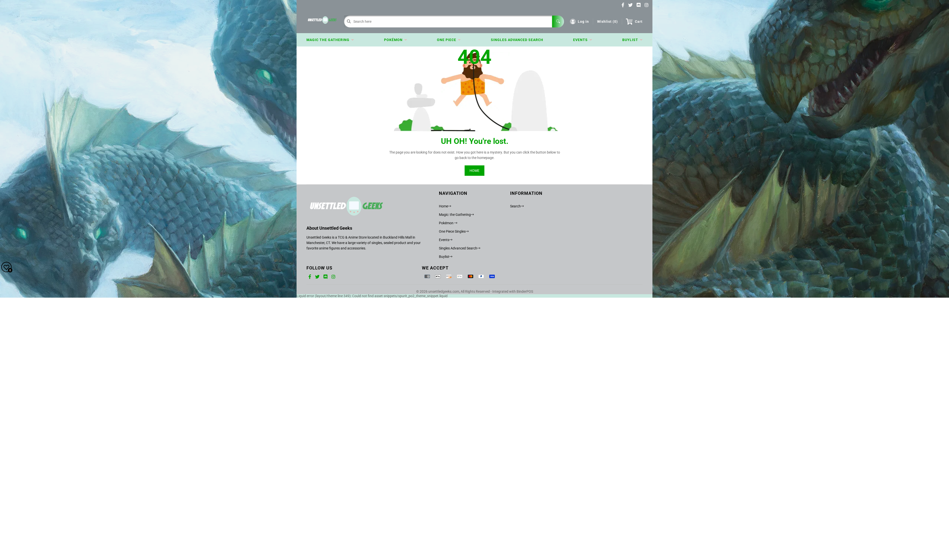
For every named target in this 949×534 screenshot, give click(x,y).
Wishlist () (607, 21)
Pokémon (394, 40)
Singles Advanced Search (517, 40)
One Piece (447, 40)
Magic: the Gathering (455, 215)
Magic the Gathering (328, 40)
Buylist (631, 40)
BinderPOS (525, 291)
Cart (639, 21)
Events (581, 40)
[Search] (558, 21)
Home (443, 206)
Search (515, 206)
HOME (474, 171)
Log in (583, 21)
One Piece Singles (452, 231)
